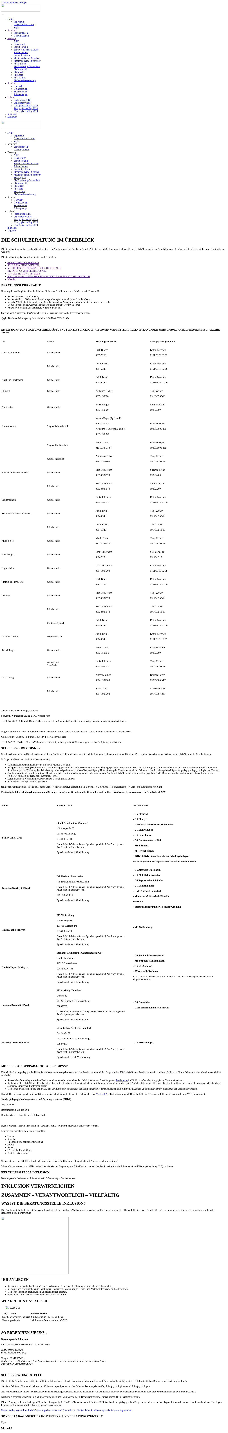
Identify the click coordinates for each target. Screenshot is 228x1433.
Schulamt (12, 30)
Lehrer (10, 97)
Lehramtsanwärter (22, 102)
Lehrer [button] (10, 211)
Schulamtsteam (21, 33)
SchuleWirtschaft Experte (26, 49)
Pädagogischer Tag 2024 (26, 111)
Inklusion (12, 114)
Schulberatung (21, 47)
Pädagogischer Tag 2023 (26, 108)
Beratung (11, 38)
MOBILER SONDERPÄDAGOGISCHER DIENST (34, 268)
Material (11, 279)
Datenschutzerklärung (24, 24)
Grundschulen (20, 88)
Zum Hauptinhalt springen (14, 2)
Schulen (11, 83)
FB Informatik (21, 69)
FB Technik (19, 77)
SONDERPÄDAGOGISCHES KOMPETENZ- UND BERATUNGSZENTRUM (48, 276)
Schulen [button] (11, 197)
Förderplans (122, 1080)
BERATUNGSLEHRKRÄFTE (23, 262)
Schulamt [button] (12, 144)
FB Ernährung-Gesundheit (27, 66)
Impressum (19, 21)
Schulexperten (21, 52)
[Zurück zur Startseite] (20, 10)
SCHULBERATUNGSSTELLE (23, 273)
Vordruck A (101, 1094)
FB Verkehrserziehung (25, 80)
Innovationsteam (22, 55)
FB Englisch (20, 63)
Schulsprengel (20, 94)
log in (16, 27)
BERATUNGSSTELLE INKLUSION (26, 271)
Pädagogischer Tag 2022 (26, 105)
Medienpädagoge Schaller (26, 58)
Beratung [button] (11, 152)
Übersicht (18, 86)
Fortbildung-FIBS (22, 100)
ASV (16, 41)
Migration (12, 116)
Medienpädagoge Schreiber (27, 60)
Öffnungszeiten (21, 35)
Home (10, 19)
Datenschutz (20, 44)
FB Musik (19, 72)
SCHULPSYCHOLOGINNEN (23, 265)
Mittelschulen (20, 91)
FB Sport (18, 74)
